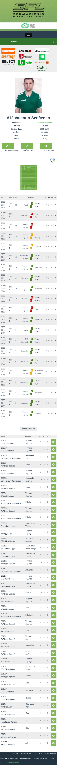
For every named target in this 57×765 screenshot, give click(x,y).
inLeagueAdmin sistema (9, 763)
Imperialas (24, 351)
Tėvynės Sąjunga (45, 123)
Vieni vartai (24, 278)
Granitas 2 (24, 215)
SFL (42, 753)
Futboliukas (38, 267)
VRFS (35, 753)
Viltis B (26, 205)
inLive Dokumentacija (22, 753)
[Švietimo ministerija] (28, 26)
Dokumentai (51, 753)
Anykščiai (25, 299)
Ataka (37, 226)
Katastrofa (38, 247)
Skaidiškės (38, 288)
